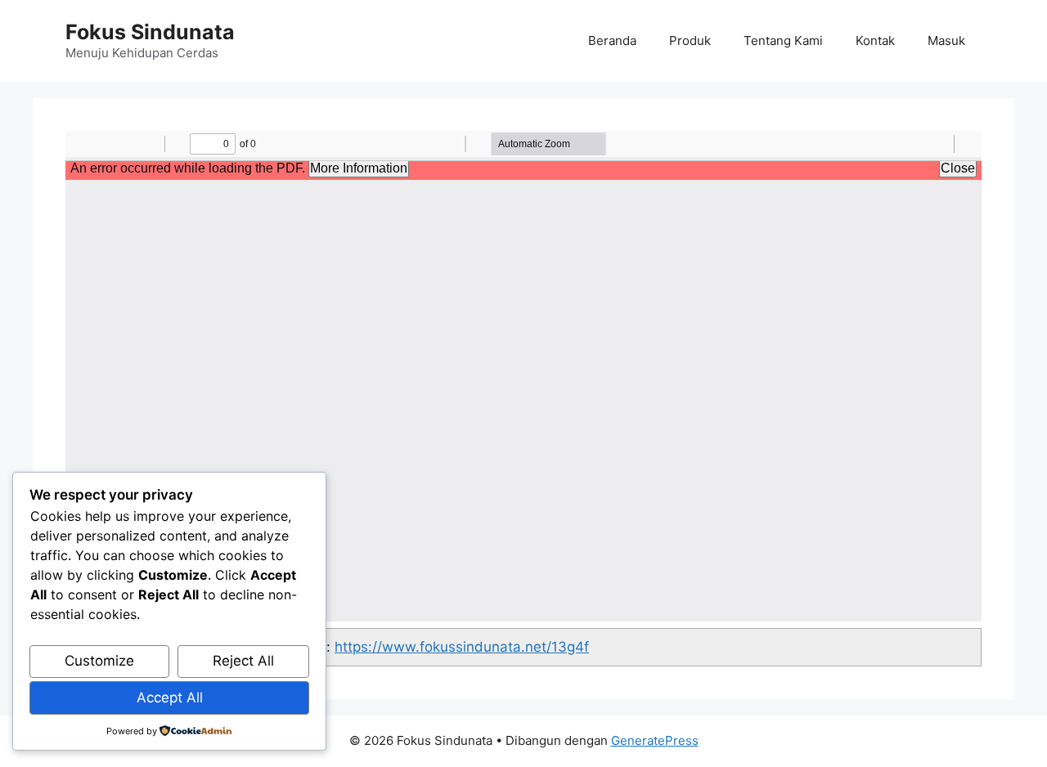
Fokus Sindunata (150, 32)
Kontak (875, 40)
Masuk (946, 40)
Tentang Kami (783, 40)
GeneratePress (655, 740)
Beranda (612, 40)
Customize (99, 661)
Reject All (243, 661)
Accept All (170, 697)
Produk (690, 40)
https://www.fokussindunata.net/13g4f (462, 647)
